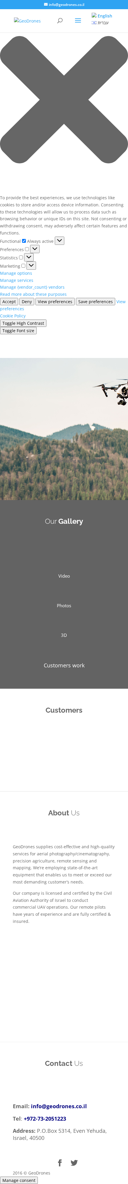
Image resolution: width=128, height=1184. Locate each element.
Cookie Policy (13, 316)
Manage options (16, 273)
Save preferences (95, 301)
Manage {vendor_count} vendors (32, 287)
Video (64, 576)
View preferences (55, 301)
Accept (9, 301)
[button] (64, 100)
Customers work (64, 665)
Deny (27, 301)
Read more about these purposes (33, 294)
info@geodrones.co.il (59, 1106)
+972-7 (32, 1118)
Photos (64, 605)
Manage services (16, 280)
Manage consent (18, 1180)
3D (64, 635)
